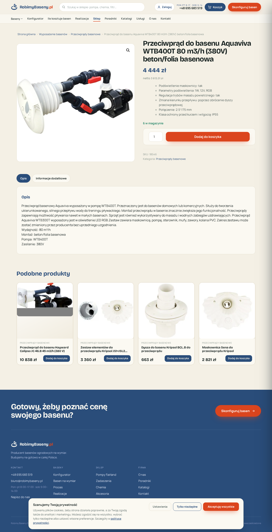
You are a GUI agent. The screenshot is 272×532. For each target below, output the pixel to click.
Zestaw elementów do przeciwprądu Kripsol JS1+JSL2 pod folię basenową (103, 349)
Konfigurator (35, 18)
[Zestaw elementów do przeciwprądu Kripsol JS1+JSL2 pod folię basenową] (106, 311)
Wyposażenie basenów (53, 34)
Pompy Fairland (106, 475)
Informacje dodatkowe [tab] (51, 178)
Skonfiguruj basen (244, 7)
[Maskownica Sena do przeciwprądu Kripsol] (227, 311)
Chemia (101, 487)
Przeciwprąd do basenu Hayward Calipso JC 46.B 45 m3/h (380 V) (44, 349)
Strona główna (26, 34)
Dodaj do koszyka (207, 136)
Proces (58, 487)
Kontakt (166, 18)
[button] (128, 50)
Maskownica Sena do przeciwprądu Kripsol (218, 349)
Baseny (15, 19)
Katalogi (126, 18)
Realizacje (82, 18)
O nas (152, 18)
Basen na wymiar (64, 481)
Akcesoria (102, 493)
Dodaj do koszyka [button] (56, 358)
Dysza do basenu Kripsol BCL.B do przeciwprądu (165, 349)
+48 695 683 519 (21, 475)
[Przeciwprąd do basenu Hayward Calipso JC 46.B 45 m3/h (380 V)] (45, 311)
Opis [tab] (23, 178)
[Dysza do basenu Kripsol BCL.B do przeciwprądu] (166, 311)
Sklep (96, 18)
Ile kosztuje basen (59, 18)
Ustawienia (160, 506)
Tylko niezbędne (187, 506)
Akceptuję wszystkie (221, 506)
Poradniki (111, 18)
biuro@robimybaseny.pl (27, 481)
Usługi (140, 18)
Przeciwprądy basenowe (86, 34)
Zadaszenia (103, 481)
